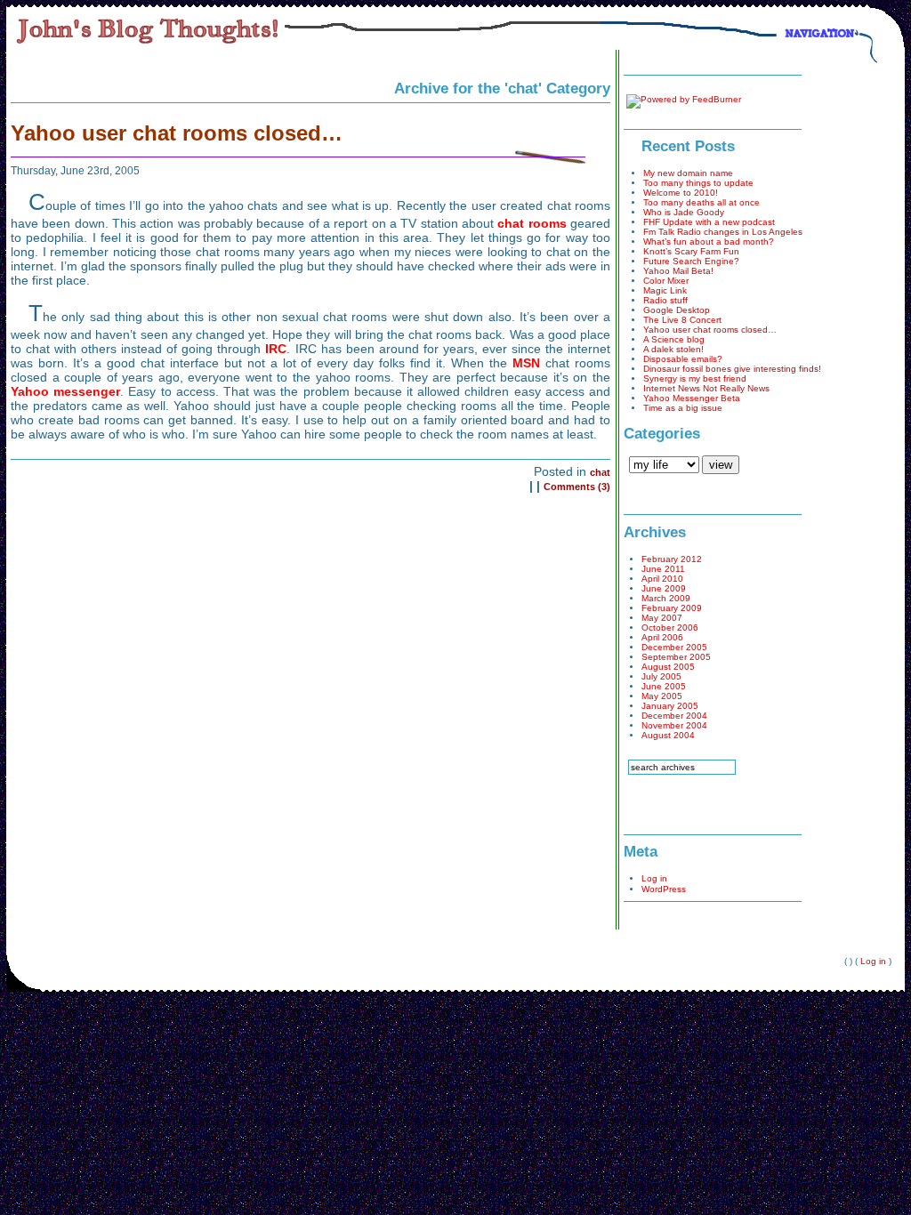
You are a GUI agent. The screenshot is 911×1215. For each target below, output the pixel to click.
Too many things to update (698, 183)
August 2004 (668, 735)
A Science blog (674, 339)
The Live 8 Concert (682, 320)
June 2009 (663, 588)
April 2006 (662, 637)
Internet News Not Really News (706, 388)
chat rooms (531, 223)
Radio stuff (665, 300)
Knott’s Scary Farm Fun (691, 251)
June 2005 (663, 686)
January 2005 (669, 706)
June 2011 (663, 569)
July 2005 (661, 676)
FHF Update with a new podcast (709, 222)
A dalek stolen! (673, 349)
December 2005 (674, 647)
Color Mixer (666, 281)
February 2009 (671, 608)
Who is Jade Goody (683, 212)
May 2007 (661, 618)
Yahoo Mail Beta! (678, 271)
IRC (275, 349)
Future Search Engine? (691, 261)
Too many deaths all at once (701, 202)
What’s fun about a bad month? (708, 241)
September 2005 (676, 657)
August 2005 (668, 667)
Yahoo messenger (65, 391)
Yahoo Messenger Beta (691, 398)
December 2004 (674, 715)
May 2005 (661, 696)
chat (600, 472)
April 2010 (662, 578)
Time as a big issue (682, 408)
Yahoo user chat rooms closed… (177, 133)
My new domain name (688, 173)
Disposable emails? (682, 359)
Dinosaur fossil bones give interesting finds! (732, 369)
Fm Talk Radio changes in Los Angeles (722, 232)
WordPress (663, 889)
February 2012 (671, 559)
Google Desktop (676, 310)
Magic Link (665, 290)
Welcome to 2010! (680, 192)
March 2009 (665, 598)
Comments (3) (577, 486)
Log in (654, 878)
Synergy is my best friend (694, 378)
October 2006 (669, 627)
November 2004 (674, 725)
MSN (526, 363)
